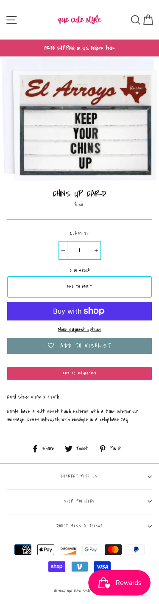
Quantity (79, 233)
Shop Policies (79, 501)
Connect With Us (79, 476)
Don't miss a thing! (79, 526)
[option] (79, 48)
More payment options (79, 329)
